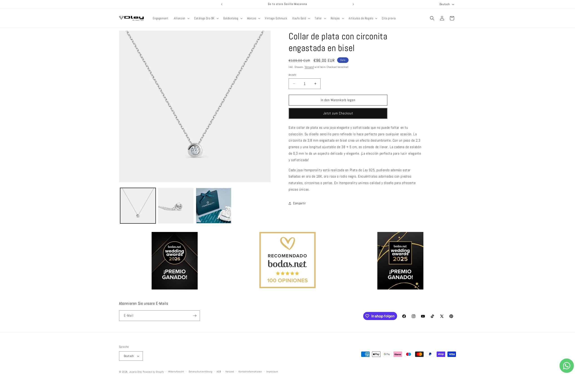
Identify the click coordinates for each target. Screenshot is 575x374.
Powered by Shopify (153, 371)
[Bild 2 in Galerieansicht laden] (175, 205)
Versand (309, 67)
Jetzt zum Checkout (338, 113)
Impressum (272, 371)
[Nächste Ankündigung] (353, 4)
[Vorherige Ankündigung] (222, 4)
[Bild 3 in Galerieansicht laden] (213, 205)
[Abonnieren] (195, 315)
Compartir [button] (299, 203)
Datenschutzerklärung (200, 371)
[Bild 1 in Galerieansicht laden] (138, 205)
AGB (219, 371)
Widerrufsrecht (176, 371)
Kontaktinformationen (250, 371)
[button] (181, 18)
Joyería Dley (135, 371)
